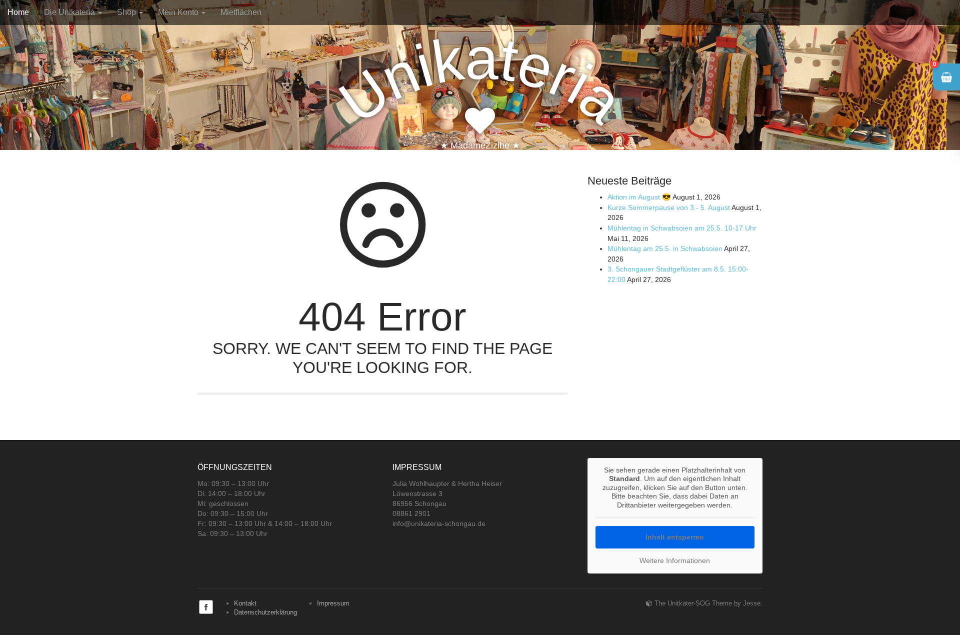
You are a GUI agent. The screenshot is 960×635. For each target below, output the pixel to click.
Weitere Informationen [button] (675, 560)
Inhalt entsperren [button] (675, 537)
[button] (946, 77)
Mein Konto (179, 12)
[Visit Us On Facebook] (206, 606)
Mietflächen (241, 12)
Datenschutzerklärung (265, 612)
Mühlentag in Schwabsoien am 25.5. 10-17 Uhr (682, 228)
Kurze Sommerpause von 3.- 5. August (669, 208)
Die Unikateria (70, 12)
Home (18, 12)
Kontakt (245, 603)
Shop (127, 12)
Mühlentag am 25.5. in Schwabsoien (665, 248)
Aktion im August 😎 (639, 197)
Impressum (333, 603)
